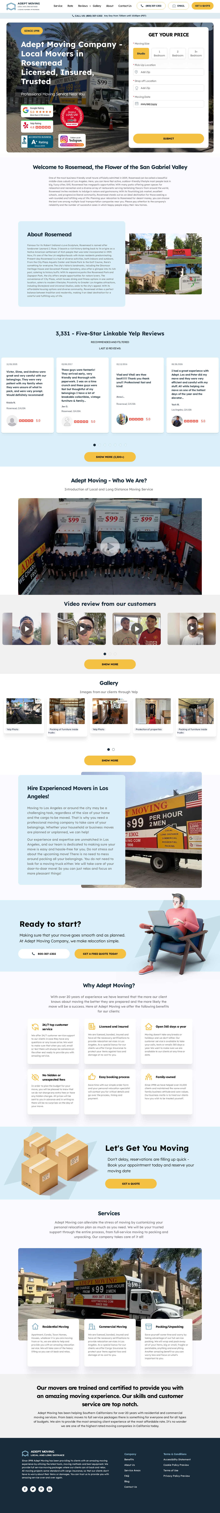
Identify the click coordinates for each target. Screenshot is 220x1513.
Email (181, 5)
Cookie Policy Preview (176, 1464)
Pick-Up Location (144, 65)
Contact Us (124, 5)
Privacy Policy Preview (176, 1475)
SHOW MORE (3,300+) (110, 457)
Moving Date (141, 96)
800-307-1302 (47, 953)
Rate (70, 5)
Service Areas (132, 1470)
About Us (129, 1464)
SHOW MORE (110, 664)
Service (58, 5)
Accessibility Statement (177, 1459)
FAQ (126, 1475)
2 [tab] (113, 749)
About (109, 5)
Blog (126, 1481)
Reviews (83, 5)
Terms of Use (170, 1470)
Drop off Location (144, 80)
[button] (94, 445)
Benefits (129, 1459)
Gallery (97, 5)
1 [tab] (108, 749)
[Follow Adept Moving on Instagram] (72, 141)
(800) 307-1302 (153, 5)
